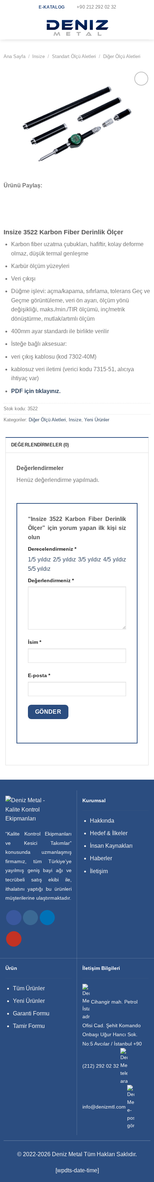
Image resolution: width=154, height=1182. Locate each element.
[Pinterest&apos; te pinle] (46, 195)
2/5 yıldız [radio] (64, 559)
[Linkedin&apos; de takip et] (47, 917)
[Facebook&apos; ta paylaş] (18, 195)
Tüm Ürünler (29, 988)
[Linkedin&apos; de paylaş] (56, 195)
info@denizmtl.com (104, 1107)
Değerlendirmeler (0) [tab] (40, 445)
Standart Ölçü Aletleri (74, 56)
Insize (38, 56)
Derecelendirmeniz (52, 549)
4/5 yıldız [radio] (114, 559)
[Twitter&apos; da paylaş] (27, 195)
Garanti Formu (31, 1013)
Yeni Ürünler (96, 419)
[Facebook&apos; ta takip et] (13, 917)
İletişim (99, 871)
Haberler (101, 858)
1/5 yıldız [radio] (39, 559)
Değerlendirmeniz (51, 580)
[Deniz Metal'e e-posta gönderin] (130, 1107)
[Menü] (9, 26)
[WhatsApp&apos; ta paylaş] (8, 195)
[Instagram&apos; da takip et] (30, 917)
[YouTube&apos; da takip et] (13, 939)
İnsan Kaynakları (111, 846)
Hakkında (102, 821)
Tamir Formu (29, 1026)
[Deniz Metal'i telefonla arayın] (123, 1066)
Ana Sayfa (14, 56)
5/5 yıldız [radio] (39, 569)
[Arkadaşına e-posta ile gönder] (37, 195)
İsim (34, 642)
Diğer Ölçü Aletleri (121, 56)
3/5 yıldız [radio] (89, 559)
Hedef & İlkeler (108, 833)
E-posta (39, 675)
